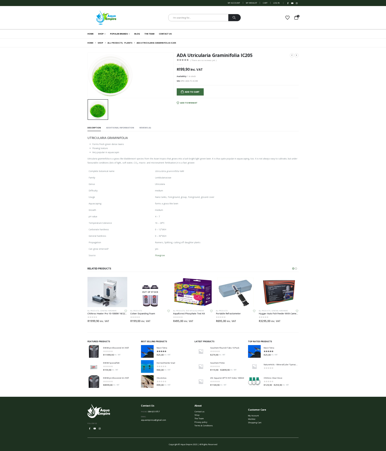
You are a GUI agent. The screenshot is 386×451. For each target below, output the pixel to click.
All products (93, 311)
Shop (101, 33)
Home (90, 33)
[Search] (234, 17)
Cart (265, 3)
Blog (137, 33)
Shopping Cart (254, 422)
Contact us (199, 411)
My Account (234, 3)
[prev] (292, 55)
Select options (165, 282)
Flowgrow (160, 255)
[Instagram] (297, 3)
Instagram (99, 428)
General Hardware (108, 311)
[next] (296, 55)
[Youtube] (292, 3)
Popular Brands (119, 33)
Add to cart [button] (122, 282)
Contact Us (165, 33)
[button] (293, 268)
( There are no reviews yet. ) (203, 60)
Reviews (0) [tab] (145, 127)
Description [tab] (94, 127)
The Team (149, 33)
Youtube (94, 428)
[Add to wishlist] (125, 311)
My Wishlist (251, 3)
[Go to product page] (107, 292)
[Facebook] (288, 3)
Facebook (89, 428)
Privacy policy (201, 422)
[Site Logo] (106, 17)
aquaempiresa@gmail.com (153, 420)
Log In (276, 3)
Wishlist (251, 419)
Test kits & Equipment (195, 311)
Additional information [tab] (120, 127)
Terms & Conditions (204, 425)
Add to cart (192, 91)
